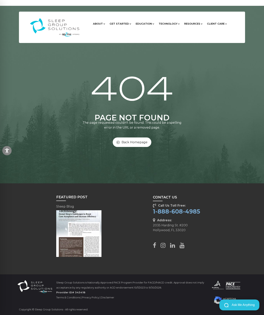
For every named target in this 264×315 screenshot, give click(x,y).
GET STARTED (119, 23)
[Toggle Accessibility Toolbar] (7, 151)
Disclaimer (107, 297)
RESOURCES (192, 23)
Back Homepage (134, 142)
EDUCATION (144, 23)
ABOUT (98, 23)
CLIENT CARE (216, 23)
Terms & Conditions (68, 297)
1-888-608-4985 (176, 211)
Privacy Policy (90, 297)
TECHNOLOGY (168, 23)
